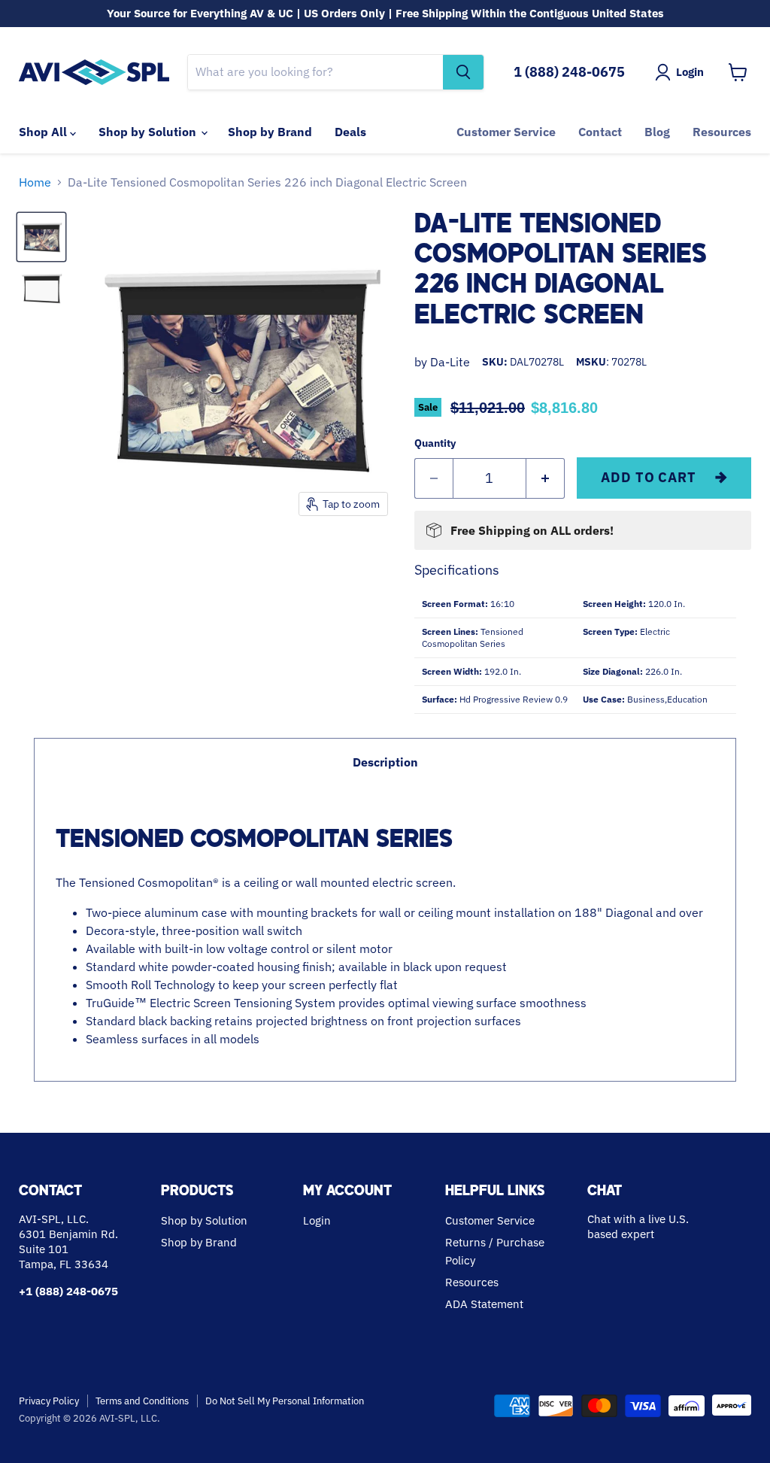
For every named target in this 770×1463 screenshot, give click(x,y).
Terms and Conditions (142, 1401)
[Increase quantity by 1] (545, 478)
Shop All (44, 131)
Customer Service (506, 131)
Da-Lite (450, 361)
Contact (600, 131)
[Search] (463, 72)
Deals (350, 131)
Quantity (435, 443)
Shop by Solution (149, 131)
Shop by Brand (270, 131)
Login (317, 1220)
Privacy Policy (49, 1401)
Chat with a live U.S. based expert (638, 1226)
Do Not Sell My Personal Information (284, 1401)
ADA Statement (484, 1304)
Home (35, 182)
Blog (657, 131)
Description (385, 761)
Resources (722, 131)
